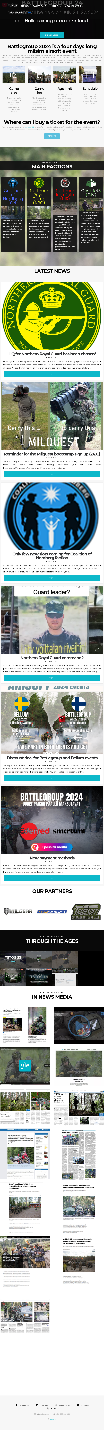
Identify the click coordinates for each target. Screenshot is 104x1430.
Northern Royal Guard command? (52, 657)
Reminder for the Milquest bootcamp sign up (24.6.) (52, 454)
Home (13, 6)
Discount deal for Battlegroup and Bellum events (52, 757)
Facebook (24, 1405)
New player (73, 6)
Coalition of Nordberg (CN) (13, 197)
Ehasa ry (53, 1419)
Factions (40, 6)
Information (52, 35)
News (25, 6)
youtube (85, 1405)
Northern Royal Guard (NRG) (39, 197)
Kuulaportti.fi (29, 127)
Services (16, 12)
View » (51, 374)
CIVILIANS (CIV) (91, 193)
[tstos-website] (13, 959)
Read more (14, 69)
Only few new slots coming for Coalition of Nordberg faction (52, 556)
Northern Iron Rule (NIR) (65, 195)
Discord (55, 1409)
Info (56, 6)
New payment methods (52, 858)
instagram (64, 1405)
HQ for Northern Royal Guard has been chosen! (52, 353)
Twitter (44, 1405)
